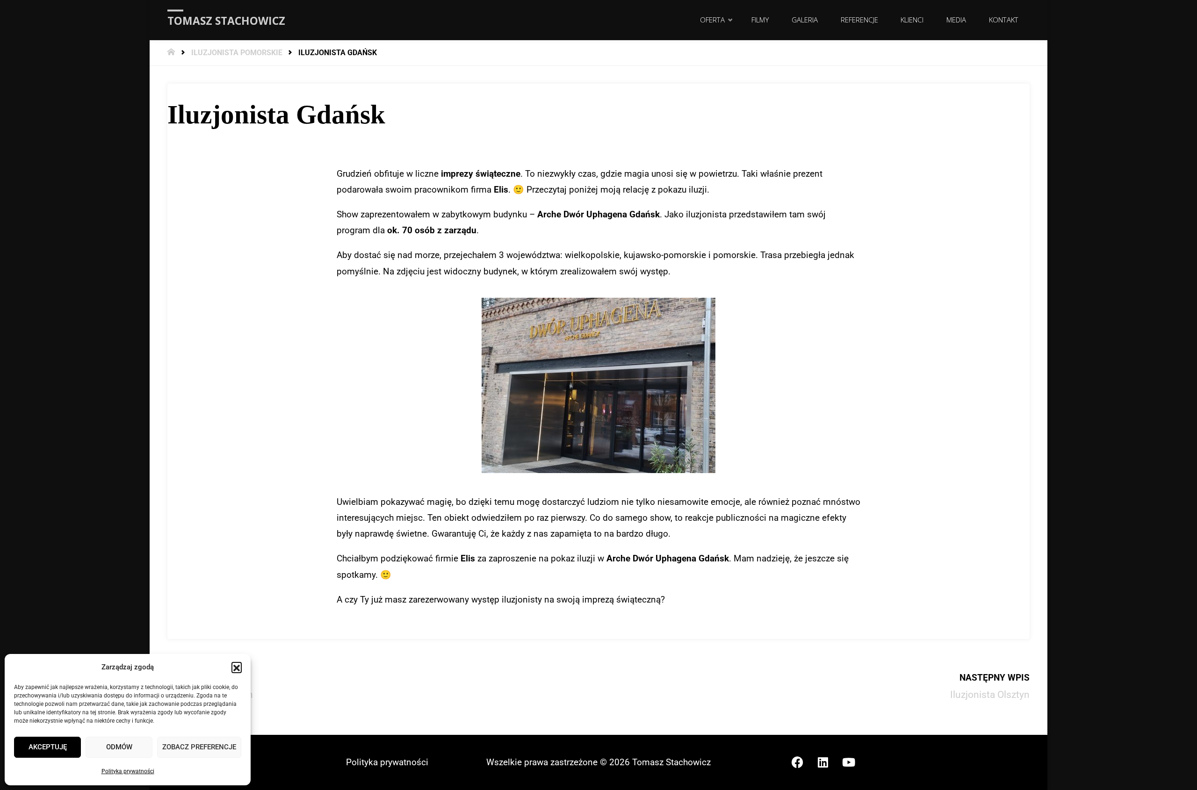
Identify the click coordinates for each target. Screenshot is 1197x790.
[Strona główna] (172, 52)
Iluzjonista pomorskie (236, 52)
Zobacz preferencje (199, 747)
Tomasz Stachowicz (226, 21)
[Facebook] (797, 762)
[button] (236, 667)
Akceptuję (48, 747)
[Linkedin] (823, 762)
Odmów (119, 747)
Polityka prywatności (127, 771)
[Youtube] (848, 762)
